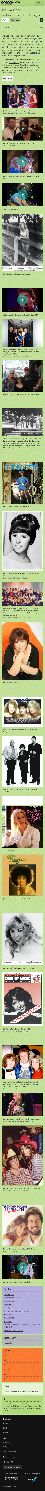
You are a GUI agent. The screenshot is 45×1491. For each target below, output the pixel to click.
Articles (5, 1432)
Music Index (7, 1419)
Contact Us (6, 1442)
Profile (5, 20)
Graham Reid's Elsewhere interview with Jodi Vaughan (22, 1391)
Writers (5, 1447)
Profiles (5, 1423)
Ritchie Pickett (9, 1301)
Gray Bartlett (14, 62)
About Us (6, 1438)
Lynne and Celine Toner (12, 1298)
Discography (15, 20)
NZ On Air (32, 1479)
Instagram (8, 1461)
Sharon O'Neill (9, 1318)
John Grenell (8, 1304)
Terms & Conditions (9, 1451)
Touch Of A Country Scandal (13, 1330)
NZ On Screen (11, 1478)
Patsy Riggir (8, 1308)
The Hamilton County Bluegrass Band (16, 1311)
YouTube (12, 1461)
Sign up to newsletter (14, 1467)
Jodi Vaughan (8, 1343)
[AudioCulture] (10, 3)
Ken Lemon (7, 1321)
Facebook (41, 20)
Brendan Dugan (19, 65)
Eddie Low (7, 1315)
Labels (5, 1428)
